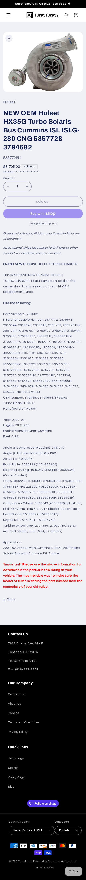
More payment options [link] (43, 223)
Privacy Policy (18, 731)
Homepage (16, 758)
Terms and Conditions (24, 722)
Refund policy (68, 861)
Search (13, 767)
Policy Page (16, 777)
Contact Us (16, 694)
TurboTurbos (25, 861)
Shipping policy (45, 868)
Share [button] (11, 599)
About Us (14, 703)
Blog (11, 786)
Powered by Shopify (45, 861)
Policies (13, 713)
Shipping (8, 171)
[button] (8, 15)
